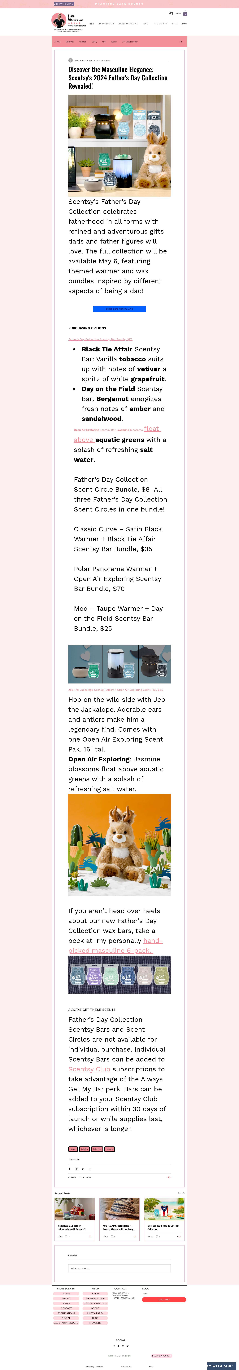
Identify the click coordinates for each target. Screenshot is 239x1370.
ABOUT (66, 1298)
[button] (64, 4)
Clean (104, 41)
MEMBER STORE (95, 1298)
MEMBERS (95, 1323)
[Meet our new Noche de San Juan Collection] (164, 1209)
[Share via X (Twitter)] (76, 1169)
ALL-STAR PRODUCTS (66, 1323)
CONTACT (66, 1308)
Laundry (94, 41)
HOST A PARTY (95, 1313)
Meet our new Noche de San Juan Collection (163, 1227)
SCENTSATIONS (66, 1313)
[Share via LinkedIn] (83, 1169)
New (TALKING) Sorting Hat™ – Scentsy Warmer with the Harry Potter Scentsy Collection (118, 1227)
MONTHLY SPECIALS (95, 1303)
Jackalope (110, 1149)
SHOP (95, 1293)
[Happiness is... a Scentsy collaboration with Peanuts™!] (75, 1209)
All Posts (57, 41)
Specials (114, 41)
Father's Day (97, 1149)
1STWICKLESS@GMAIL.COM (124, 1298)
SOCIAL (66, 1318)
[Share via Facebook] (69, 1169)
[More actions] (169, 60)
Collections (82, 41)
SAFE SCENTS (66, 1288)
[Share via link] (90, 1169)
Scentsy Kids (70, 41)
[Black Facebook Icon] (118, 1346)
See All (181, 1193)
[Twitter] (127, 1346)
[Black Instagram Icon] (114, 1346)
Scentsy (73, 1149)
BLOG (95, 1318)
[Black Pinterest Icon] (123, 1346)
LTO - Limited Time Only (129, 41)
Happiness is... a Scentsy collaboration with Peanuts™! (72, 1227)
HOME (66, 1293)
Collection (84, 1149)
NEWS (66, 1303)
